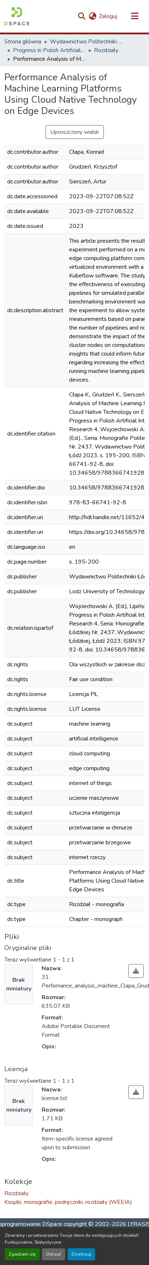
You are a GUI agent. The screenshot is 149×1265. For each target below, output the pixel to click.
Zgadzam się (22, 1254)
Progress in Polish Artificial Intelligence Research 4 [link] (49, 50)
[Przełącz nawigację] (134, 16)
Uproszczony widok (74, 132)
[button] (16, 16)
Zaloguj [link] (108, 16)
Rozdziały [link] (106, 50)
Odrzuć (53, 1254)
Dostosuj (81, 1254)
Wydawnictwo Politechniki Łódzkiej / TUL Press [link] (86, 42)
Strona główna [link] (22, 42)
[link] (136, 971)
